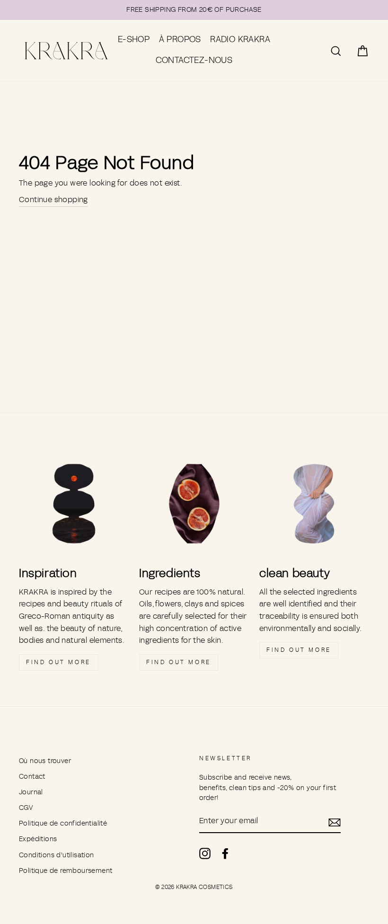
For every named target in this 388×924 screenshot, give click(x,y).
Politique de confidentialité (63, 823)
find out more (58, 662)
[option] (194, 10)
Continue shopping (53, 199)
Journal (31, 792)
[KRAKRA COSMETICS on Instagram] (205, 853)
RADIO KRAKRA (240, 39)
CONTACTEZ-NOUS (194, 60)
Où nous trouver (45, 761)
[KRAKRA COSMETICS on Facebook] (225, 853)
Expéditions (38, 839)
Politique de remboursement (65, 871)
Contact (32, 777)
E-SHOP (134, 39)
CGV (26, 808)
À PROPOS (180, 39)
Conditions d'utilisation (56, 855)
